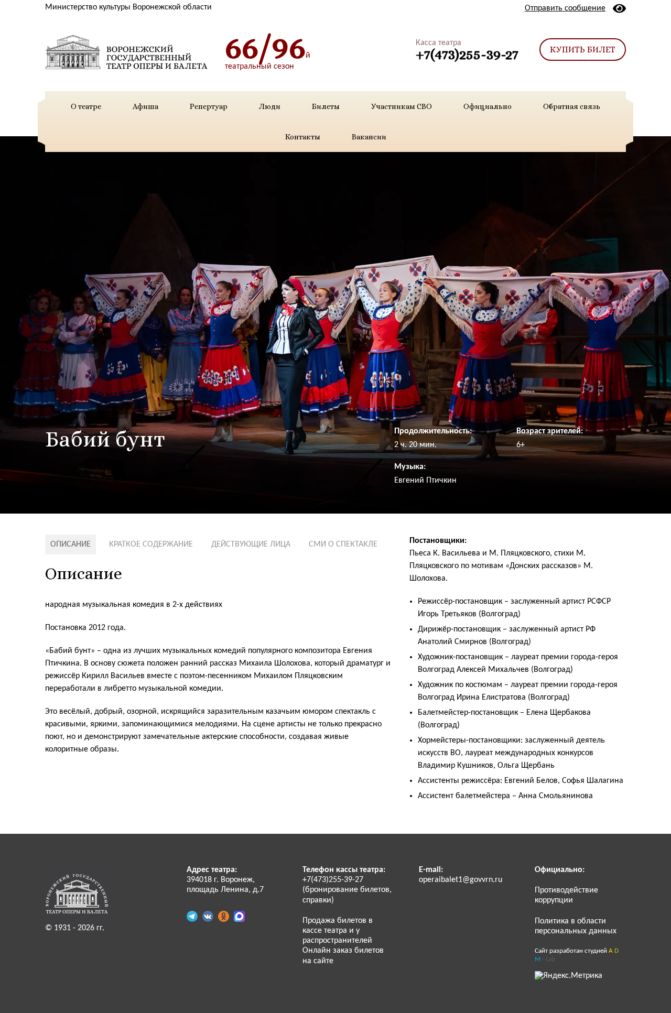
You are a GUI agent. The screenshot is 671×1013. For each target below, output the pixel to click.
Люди (269, 106)
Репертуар (209, 106)
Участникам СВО (401, 106)
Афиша (145, 106)
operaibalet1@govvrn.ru (460, 880)
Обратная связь (571, 106)
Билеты (326, 106)
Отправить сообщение (565, 8)
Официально (487, 106)
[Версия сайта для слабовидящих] (619, 8)
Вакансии (369, 137)
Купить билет (582, 50)
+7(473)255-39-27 (467, 54)
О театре (86, 106)
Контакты (302, 137)
